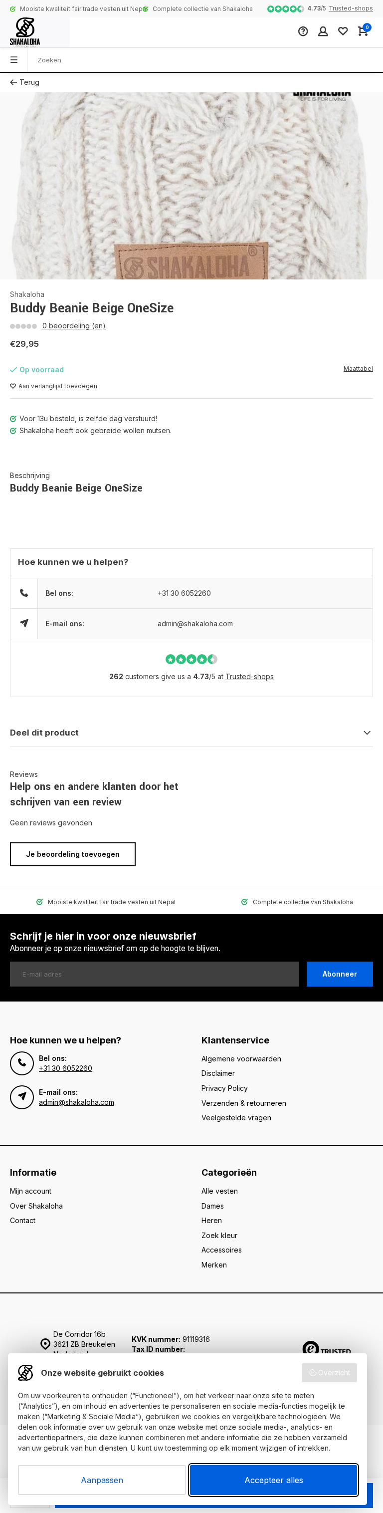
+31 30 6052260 (184, 593)
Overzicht (334, 1372)
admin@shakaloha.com (195, 623)
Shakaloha (27, 294)
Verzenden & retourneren (243, 1103)
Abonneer (340, 974)
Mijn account (30, 1191)
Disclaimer (218, 1073)
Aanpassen (102, 1480)
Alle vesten (219, 1191)
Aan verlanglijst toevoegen (57, 386)
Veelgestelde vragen (236, 1117)
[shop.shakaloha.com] (35, 32)
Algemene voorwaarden (241, 1058)
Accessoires (221, 1250)
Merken (214, 1265)
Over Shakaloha (36, 1206)
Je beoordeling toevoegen (73, 854)
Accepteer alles (273, 1480)
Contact (22, 1220)
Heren (211, 1220)
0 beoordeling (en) (74, 325)
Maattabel (358, 368)
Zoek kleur (219, 1235)
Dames (212, 1206)
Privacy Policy (224, 1088)
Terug (29, 82)
